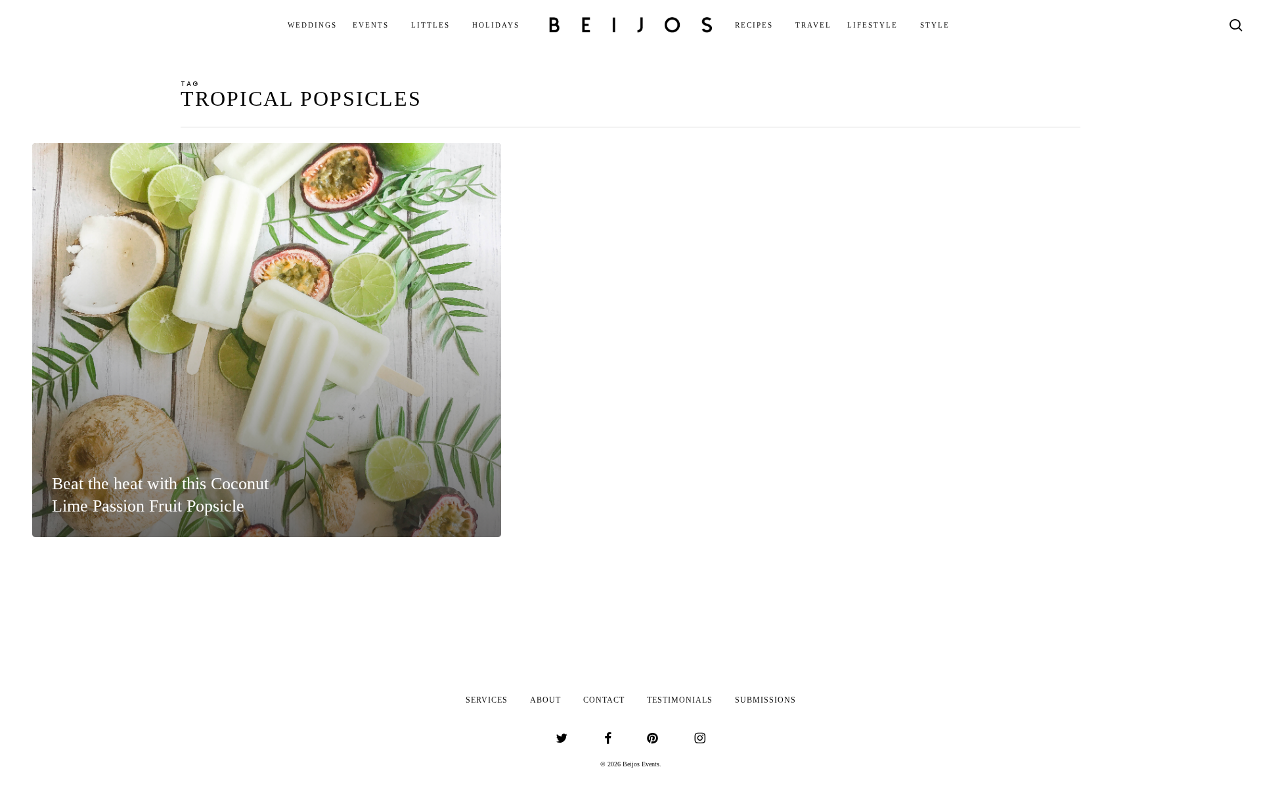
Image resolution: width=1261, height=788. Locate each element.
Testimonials (680, 700)
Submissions (765, 700)
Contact (604, 700)
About (545, 700)
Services (487, 700)
